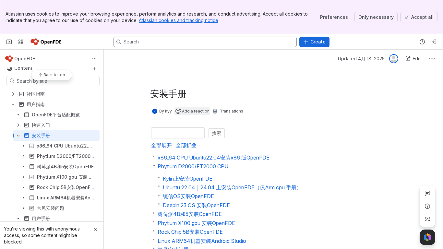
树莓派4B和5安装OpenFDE (190, 214)
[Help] (422, 42)
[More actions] (94, 59)
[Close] (96, 229)
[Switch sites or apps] (21, 42)
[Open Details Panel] (427, 206)
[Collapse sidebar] (9, 42)
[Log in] (434, 42)
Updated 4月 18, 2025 (361, 58)
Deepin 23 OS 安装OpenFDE (196, 205)
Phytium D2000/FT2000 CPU (193, 166)
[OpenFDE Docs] (46, 42)
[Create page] (427, 219)
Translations (231, 111)
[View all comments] (427, 193)
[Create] (94, 68)
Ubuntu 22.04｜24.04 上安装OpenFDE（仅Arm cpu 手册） (232, 187)
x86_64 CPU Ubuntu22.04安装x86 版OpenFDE (213, 157)
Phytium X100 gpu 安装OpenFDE (196, 223)
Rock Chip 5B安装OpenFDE (190, 232)
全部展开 (161, 145)
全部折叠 (186, 145)
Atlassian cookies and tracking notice (178, 20)
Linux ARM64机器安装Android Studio (202, 241)
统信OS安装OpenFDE (188, 196)
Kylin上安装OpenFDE (187, 178)
